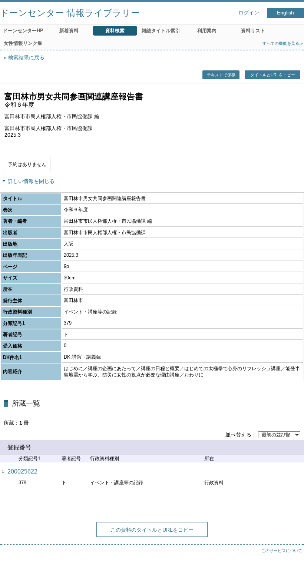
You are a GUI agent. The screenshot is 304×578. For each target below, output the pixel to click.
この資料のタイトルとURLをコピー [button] (152, 530)
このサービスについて (281, 550)
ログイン (248, 13)
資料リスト (253, 30)
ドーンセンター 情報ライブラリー (70, 13)
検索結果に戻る (26, 57)
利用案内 (207, 30)
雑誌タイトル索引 (161, 30)
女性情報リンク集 (23, 43)
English (285, 13)
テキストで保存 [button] (221, 75)
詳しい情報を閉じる (31, 181)
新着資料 (69, 30)
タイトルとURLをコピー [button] (272, 75)
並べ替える (238, 435)
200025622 (22, 471)
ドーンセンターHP (23, 30)
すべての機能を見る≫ (282, 43)
